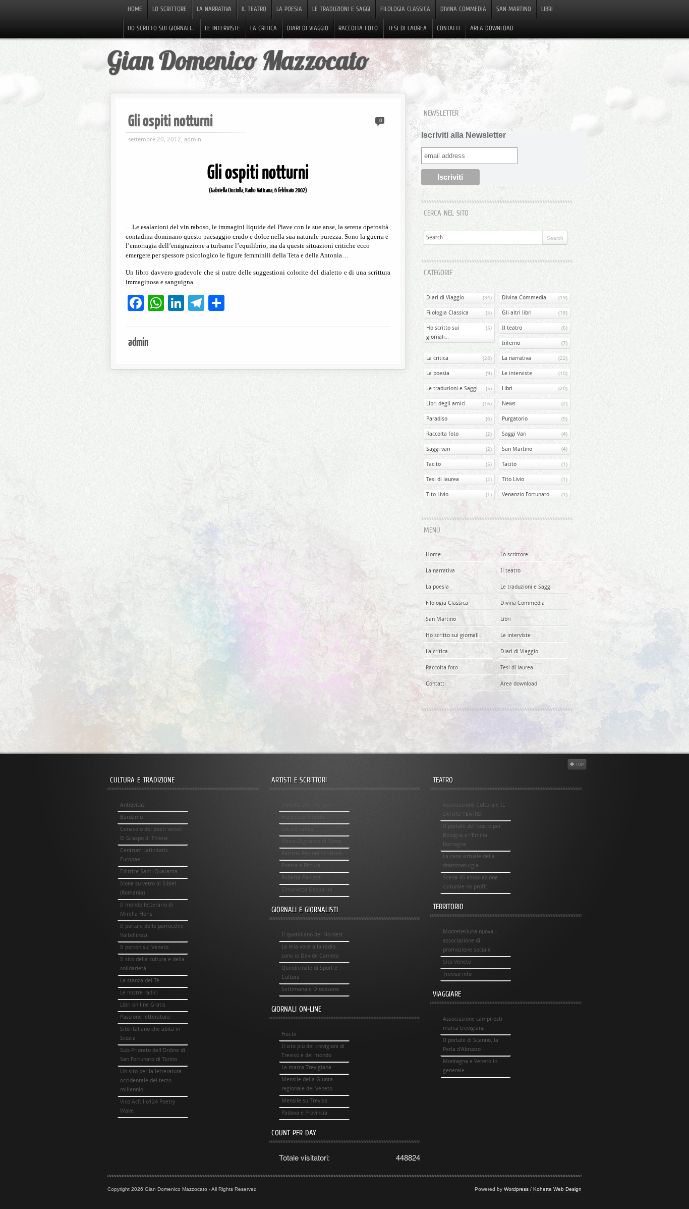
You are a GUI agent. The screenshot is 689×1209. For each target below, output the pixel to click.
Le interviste (222, 29)
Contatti (448, 29)
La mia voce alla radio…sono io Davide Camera (310, 951)
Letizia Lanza (297, 829)
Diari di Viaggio (307, 29)
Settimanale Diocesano (310, 989)
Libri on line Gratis (142, 1005)
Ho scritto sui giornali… (161, 29)
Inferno (511, 343)
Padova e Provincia (304, 1113)
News (508, 403)
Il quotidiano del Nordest (312, 934)
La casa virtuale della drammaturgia (469, 861)
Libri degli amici (446, 403)
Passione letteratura (145, 1017)
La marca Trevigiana (306, 1067)
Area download (491, 29)
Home (135, 10)
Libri (547, 10)
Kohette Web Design (557, 1189)
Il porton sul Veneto (144, 947)
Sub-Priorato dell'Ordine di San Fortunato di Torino (152, 1055)
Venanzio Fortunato (525, 494)
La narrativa (214, 10)
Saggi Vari (514, 434)
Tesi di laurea (407, 29)
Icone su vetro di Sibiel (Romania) (148, 888)
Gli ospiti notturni (170, 120)
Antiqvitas (132, 805)
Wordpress (516, 1189)
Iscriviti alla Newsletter (463, 135)
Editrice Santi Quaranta (149, 871)
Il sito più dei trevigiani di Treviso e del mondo (312, 1051)
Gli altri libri (517, 312)
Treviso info (457, 974)
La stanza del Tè (139, 980)
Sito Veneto (457, 962)
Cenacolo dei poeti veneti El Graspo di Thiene (151, 834)
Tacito (433, 464)
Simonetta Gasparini (306, 889)
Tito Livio (513, 479)
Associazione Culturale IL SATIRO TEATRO (474, 809)
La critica (263, 29)
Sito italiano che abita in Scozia (150, 1033)
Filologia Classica (405, 10)
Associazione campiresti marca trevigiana (472, 1023)
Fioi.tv (288, 1034)
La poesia (289, 10)
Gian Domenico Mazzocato (238, 60)
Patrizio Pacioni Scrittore (311, 853)
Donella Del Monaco (306, 805)
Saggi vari (438, 449)
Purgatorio (515, 418)
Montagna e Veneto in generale (470, 1066)
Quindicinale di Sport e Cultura (309, 972)
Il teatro (254, 10)
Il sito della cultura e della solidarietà (152, 964)
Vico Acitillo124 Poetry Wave (147, 1106)
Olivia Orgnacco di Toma (311, 841)
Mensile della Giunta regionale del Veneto (307, 1084)
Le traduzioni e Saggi (341, 10)
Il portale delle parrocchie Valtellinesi (152, 930)
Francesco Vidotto (303, 817)
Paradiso (436, 418)
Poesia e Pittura (300, 865)
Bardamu (131, 817)
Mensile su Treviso (304, 1100)
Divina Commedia (463, 10)
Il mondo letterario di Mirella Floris (146, 909)
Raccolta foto (358, 29)
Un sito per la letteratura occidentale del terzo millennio (151, 1080)
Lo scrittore (169, 10)
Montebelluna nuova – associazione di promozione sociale (470, 940)
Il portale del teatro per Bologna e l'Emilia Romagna (472, 835)
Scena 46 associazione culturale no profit (470, 882)
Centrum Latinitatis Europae (144, 855)
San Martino (513, 10)
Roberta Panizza (301, 877)
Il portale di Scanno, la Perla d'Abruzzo (470, 1045)
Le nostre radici (139, 992)
